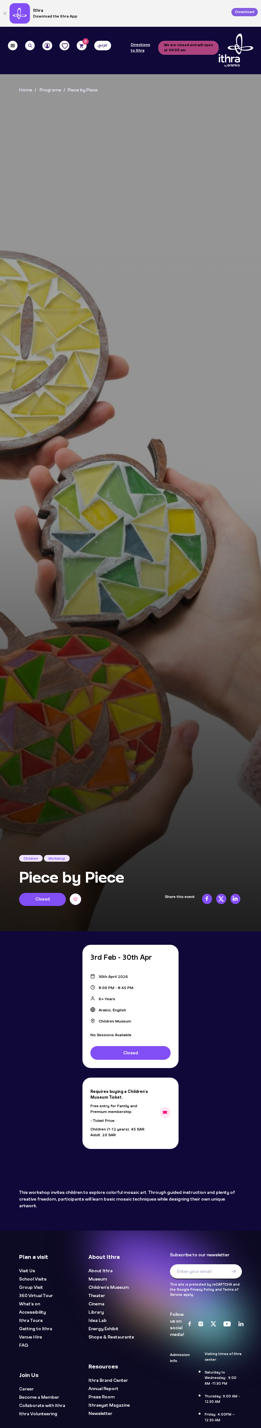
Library (96, 1313)
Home (25, 90)
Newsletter (100, 1414)
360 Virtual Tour (36, 1296)
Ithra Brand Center (108, 1381)
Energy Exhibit (103, 1329)
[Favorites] (64, 46)
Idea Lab (97, 1321)
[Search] (30, 46)
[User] (47, 46)
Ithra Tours (31, 1321)
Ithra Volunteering (38, 1414)
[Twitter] (213, 1324)
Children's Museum (108, 1288)
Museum (97, 1279)
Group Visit (31, 1288)
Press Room (101, 1397)
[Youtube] (227, 1324)
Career (26, 1389)
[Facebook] (189, 1324)
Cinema (96, 1304)
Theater (96, 1296)
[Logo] (236, 50)
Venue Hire (30, 1337)
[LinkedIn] (241, 1324)
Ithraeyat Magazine (109, 1406)
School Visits (32, 1279)
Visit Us (27, 1271)
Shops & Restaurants (111, 1337)
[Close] (5, 13)
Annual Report (103, 1389)
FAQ (23, 1346)
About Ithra (100, 1271)
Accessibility (32, 1313)
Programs (50, 90)
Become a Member (39, 1397)
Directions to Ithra (140, 47)
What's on (29, 1304)
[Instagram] (200, 1324)
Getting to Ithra (35, 1329)
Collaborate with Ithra (42, 1406)
